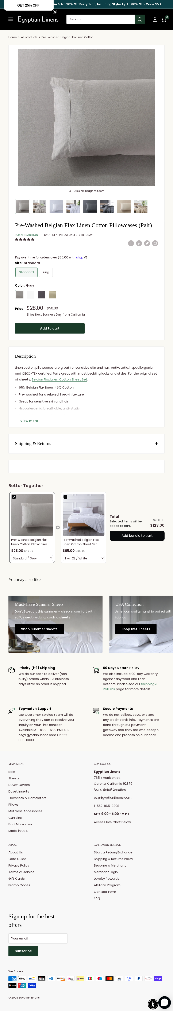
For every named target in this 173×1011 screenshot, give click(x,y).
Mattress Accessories (25, 811)
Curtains (15, 817)
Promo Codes (19, 885)
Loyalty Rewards (106, 878)
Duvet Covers (19, 785)
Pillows (13, 804)
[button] (25, 239)
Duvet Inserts (18, 791)
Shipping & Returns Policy (113, 859)
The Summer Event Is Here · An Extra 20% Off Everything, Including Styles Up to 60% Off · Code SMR (86, 4)
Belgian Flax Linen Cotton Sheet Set (59, 379)
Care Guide (17, 859)
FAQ (97, 898)
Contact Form (105, 891)
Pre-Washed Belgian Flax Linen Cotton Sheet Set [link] (81, 542)
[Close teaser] (55, 12)
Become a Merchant (110, 865)
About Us (15, 852)
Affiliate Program (107, 885)
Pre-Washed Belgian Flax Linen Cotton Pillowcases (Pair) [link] (29, 542)
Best (12, 771)
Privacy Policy (18, 865)
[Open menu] (10, 19)
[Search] (140, 19)
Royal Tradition (26, 235)
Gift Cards (16, 878)
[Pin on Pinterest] (139, 243)
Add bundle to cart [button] (137, 535)
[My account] (155, 19)
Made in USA (18, 830)
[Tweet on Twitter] (147, 243)
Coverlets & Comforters (27, 798)
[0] (163, 19)
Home (12, 37)
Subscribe (23, 951)
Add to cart (49, 328)
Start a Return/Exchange (113, 852)
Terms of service (21, 872)
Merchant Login (106, 872)
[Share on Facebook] (131, 243)
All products (29, 37)
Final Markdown (20, 824)
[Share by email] (155, 243)
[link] (32, 515)
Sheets (14, 778)
